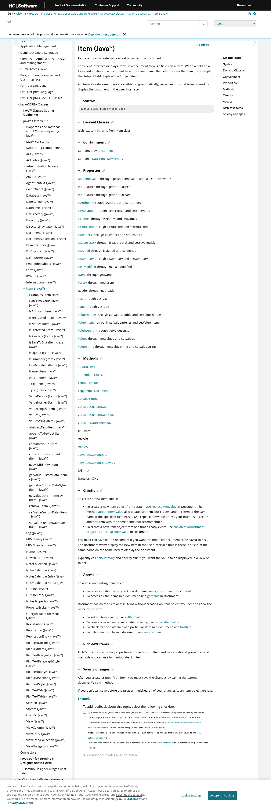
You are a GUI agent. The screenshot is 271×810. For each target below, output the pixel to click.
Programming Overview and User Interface (40, 77)
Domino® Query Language (39, 53)
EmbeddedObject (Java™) (44, 264)
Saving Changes (234, 114)
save (101, 540)
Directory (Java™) (38, 220)
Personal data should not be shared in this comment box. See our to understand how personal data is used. (148, 745)
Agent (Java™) (36, 177)
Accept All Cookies (222, 795)
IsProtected (86, 227)
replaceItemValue (164, 507)
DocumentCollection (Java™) (46, 239)
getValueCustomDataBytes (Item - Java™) (47, 487)
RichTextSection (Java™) (42, 678)
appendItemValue (110, 512)
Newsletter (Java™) (39, 558)
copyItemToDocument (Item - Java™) (44, 456)
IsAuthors (84, 203)
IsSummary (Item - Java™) (47, 359)
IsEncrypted (86, 211)
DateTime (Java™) (38, 208)
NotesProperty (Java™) (42, 601)
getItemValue (134, 617)
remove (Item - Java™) (44, 506)
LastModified (87, 267)
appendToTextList (90, 375)
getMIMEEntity (88, 399)
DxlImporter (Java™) (40, 258)
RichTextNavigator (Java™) (44, 655)
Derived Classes (234, 70)
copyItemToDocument (93, 391)
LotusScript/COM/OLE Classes (41, 98)
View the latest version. (104, 34)
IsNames (84, 219)
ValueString (86, 347)
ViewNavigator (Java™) (42, 746)
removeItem (152, 632)
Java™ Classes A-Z (138, 13)
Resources (244, 5)
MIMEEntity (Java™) (39, 539)
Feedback (203, 45)
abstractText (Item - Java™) (47, 427)
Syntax (227, 64)
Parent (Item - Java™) (43, 378)
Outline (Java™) (37, 589)
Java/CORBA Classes (112, 13)
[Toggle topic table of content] (255, 43)
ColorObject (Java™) (40, 189)
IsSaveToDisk (87, 243)
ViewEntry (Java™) (38, 734)
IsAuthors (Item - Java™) (45, 311)
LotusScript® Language (36, 92)
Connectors (28, 752)
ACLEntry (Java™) (38, 160)
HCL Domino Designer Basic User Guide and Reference (63, 13)
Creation (228, 95)
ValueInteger (87, 322)
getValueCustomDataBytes (96, 415)
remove (83, 447)
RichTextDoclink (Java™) (42, 643)
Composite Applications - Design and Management (43, 61)
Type (81, 307)
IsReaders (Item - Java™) (46, 336)
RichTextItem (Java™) (40, 649)
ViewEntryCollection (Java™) (45, 740)
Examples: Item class (44, 295)
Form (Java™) (35, 270)
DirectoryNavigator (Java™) (45, 226)
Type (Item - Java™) (42, 390)
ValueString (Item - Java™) (47, 421)
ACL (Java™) (34, 154)
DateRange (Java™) (39, 202)
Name (82, 275)
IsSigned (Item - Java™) (45, 353)
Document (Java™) (39, 233)
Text (81, 299)
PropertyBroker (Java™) (42, 607)
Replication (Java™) (39, 630)
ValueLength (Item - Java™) (47, 409)
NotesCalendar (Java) (41, 570)
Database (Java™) (38, 195)
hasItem (186, 627)
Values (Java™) (39, 415)
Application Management (38, 46)
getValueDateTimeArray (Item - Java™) (46, 498)
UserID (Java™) (36, 715)
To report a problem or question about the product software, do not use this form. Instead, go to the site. (144, 735)
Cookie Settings (191, 795)
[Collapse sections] (250, 13)
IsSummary (86, 259)
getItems (153, 596)
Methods (229, 89)
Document (105, 151)
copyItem (92, 532)
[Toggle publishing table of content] (16, 43)
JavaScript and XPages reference (40, 779)
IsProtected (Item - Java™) (47, 330)
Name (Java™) (36, 552)
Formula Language (33, 85)
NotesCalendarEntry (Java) (45, 576)
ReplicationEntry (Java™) (43, 636)
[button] (18, 46)
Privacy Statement (164, 742)
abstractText (86, 367)
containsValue (88, 383)
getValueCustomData (93, 407)
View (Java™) (35, 721)
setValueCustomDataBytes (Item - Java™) (47, 525)
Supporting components (43, 148)
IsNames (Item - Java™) (45, 324)
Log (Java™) (34, 533)
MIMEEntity (115, 159)
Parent (82, 282)
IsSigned (84, 251)
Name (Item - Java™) (43, 371)
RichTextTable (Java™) (41, 696)
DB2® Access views (34, 69)
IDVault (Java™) (36, 276)
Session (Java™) (37, 703)
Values (82, 339)
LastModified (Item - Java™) (48, 365)
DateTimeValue (88, 179)
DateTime (99, 159)
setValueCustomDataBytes (96, 463)
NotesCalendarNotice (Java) (45, 583)
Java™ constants (37, 142)
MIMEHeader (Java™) (41, 545)
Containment (231, 76)
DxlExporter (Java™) (40, 251)
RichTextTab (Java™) (40, 690)
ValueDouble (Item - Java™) (48, 396)
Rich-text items (233, 107)
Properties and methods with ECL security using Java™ (43, 131)
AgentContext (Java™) (41, 183)
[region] (135, 795)
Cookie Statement (129, 799)
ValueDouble (87, 315)
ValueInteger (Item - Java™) (48, 402)
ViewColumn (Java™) (40, 727)
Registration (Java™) (40, 624)
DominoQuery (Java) (40, 245)
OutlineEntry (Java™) (40, 595)
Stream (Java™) (36, 709)
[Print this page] (254, 13)
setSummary (106, 558)
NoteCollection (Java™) (42, 564)
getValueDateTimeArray (94, 423)
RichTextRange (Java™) (42, 672)
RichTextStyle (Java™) (41, 684)
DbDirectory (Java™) (40, 214)
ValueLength (86, 330)
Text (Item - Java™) (42, 384)
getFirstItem (163, 591)
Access (227, 101)
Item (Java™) (161, 13)
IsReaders (85, 235)
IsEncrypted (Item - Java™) (47, 318)
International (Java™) (41, 282)
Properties (230, 83)
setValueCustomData (92, 455)
